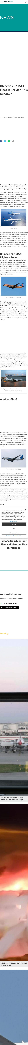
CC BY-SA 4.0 (17, 297)
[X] (5, 141)
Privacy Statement (17, 535)
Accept (14, 524)
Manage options (14, 533)
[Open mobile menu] (25, 1)
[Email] (13, 141)
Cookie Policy (9, 535)
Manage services (13, 521)
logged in (9, 598)
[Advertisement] (14, 336)
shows (14, 438)
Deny (14, 528)
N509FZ (11, 297)
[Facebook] (1, 141)
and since (6, 353)
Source (2, 504)
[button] (25, 509)
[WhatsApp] (9, 141)
